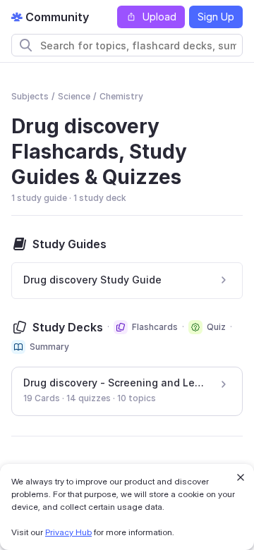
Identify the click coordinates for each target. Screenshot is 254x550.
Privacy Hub (68, 532)
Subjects (30, 96)
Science (74, 96)
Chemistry (121, 96)
